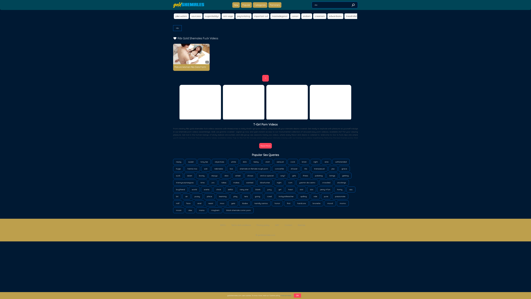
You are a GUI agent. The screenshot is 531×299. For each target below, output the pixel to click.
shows (250, 175)
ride (315, 196)
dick (245, 162)
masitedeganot (280, 16)
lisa (231, 168)
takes (223, 182)
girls (294, 175)
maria (201, 210)
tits (305, 168)
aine (326, 162)
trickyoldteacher (286, 196)
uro (212, 182)
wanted (249, 182)
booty (202, 175)
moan (178, 210)
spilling (303, 196)
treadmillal (351, 16)
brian (304, 162)
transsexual (319, 168)
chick (218, 189)
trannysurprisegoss (185, 182)
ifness (305, 175)
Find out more (286, 295)
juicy (269, 189)
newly (178, 162)
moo (222, 203)
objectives (219, 162)
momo (343, 203)
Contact (288, 225)
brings (332, 175)
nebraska (218, 168)
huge (178, 168)
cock (293, 162)
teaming (223, 196)
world (194, 189)
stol (301, 189)
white (233, 162)
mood (330, 203)
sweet (191, 162)
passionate (340, 196)
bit (177, 196)
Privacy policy (263, 225)
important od (261, 16)
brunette (316, 203)
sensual (280, 162)
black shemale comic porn (238, 210)
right (315, 162)
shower (294, 168)
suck (178, 175)
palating (319, 175)
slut (311, 189)
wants (206, 189)
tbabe (245, 203)
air (186, 196)
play (235, 196)
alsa (226, 175)
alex (190, 210)
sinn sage (228, 16)
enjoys (214, 175)
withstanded (341, 162)
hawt (290, 189)
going (257, 196)
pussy (197, 196)
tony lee (204, 162)
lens (246, 196)
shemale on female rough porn (254, 168)
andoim (307, 16)
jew (333, 168)
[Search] (353, 5)
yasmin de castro (307, 182)
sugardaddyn (212, 16)
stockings (341, 182)
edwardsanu (335, 16)
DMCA (223, 225)
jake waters (181, 16)
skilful (230, 189)
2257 (277, 225)
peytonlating (243, 16)
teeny (256, 162)
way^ (282, 175)
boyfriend (180, 189)
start (268, 162)
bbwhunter (265, 182)
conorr (295, 16)
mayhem (215, 210)
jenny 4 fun (325, 189)
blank (257, 189)
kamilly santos (261, 203)
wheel (237, 175)
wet (205, 168)
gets (233, 203)
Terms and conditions (241, 225)
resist (210, 203)
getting (345, 175)
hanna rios (192, 168)
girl (279, 189)
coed (269, 196)
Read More (265, 146)
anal (199, 203)
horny (339, 189)
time (203, 182)
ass (350, 189)
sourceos (196, 16)
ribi (177, 28)
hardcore (301, 203)
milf (177, 203)
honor (277, 203)
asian (189, 175)
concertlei (279, 168)
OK (297, 295)
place (209, 196)
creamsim (320, 16)
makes (236, 182)
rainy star (244, 189)
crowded (326, 182)
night (279, 182)
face (188, 203)
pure (326, 196)
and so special (267, 175)
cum (290, 182)
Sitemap (301, 225)
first (288, 203)
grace (344, 168)
